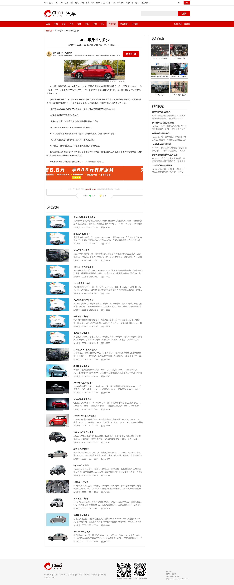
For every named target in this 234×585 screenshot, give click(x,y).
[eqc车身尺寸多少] (57, 465)
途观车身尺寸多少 (81, 498)
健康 (98, 3)
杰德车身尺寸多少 (81, 366)
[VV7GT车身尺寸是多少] (57, 299)
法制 (113, 3)
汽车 (71, 3)
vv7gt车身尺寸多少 (81, 283)
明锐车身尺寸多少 (81, 316)
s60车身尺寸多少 (80, 482)
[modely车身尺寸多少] (57, 382)
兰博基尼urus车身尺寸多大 (85, 350)
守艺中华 (120, 3)
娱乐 (66, 3)
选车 (95, 24)
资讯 (51, 3)
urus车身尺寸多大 (81, 250)
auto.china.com (90, 189)
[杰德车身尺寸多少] (57, 366)
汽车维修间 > (60, 31)
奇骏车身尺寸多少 (81, 333)
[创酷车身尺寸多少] (57, 515)
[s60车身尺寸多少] (57, 482)
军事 (56, 3)
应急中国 (129, 3)
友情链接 (94, 575)
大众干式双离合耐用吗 (162, 165)
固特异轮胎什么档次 (161, 112)
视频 (79, 24)
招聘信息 (71, 575)
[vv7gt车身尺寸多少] (57, 283)
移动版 (187, 24)
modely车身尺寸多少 (82, 383)
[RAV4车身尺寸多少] (57, 531)
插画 (92, 3)
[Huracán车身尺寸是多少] (57, 217)
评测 (71, 24)
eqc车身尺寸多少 (81, 465)
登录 (186, 3)
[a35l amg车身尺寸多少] (57, 432)
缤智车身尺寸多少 (81, 449)
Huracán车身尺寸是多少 (84, 217)
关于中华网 (47, 575)
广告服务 (56, 575)
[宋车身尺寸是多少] (57, 233)
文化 (82, 3)
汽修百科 (112, 24)
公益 (103, 3)
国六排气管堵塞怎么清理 (163, 123)
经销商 (135, 24)
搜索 (184, 13)
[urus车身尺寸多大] (57, 250)
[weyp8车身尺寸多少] (57, 399)
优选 (108, 3)
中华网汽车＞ (49, 31)
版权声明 (79, 575)
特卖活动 (124, 24)
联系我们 (64, 575)
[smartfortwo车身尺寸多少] (57, 415)
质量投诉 (178, 24)
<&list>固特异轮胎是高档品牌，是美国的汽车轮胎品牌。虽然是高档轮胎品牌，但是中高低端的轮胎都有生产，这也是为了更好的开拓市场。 (168, 117)
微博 (104, 195)
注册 (179, 3)
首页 (45, 3)
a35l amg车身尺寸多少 (83, 432)
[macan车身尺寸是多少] (57, 266)
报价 (103, 24)
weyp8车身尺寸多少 (82, 399)
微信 (93, 195)
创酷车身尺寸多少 (81, 515)
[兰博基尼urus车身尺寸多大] (57, 349)
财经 (61, 3)
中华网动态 (102, 575)
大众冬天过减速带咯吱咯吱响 (165, 155)
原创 (56, 24)
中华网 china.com (54, 13)
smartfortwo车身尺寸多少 (84, 416)
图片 (87, 24)
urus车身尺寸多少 (72, 31)
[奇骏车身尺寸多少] (57, 333)
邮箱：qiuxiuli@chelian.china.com (177, 579)
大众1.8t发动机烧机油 (161, 144)
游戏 (77, 3)
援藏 (87, 3)
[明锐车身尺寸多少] (57, 316)
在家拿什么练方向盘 (161, 133)
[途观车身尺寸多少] (57, 498)
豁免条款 (87, 575)
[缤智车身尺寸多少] (57, 448)
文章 (64, 24)
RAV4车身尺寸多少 (81, 532)
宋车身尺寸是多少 (81, 234)
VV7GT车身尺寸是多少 (83, 300)
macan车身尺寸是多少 (83, 267)
